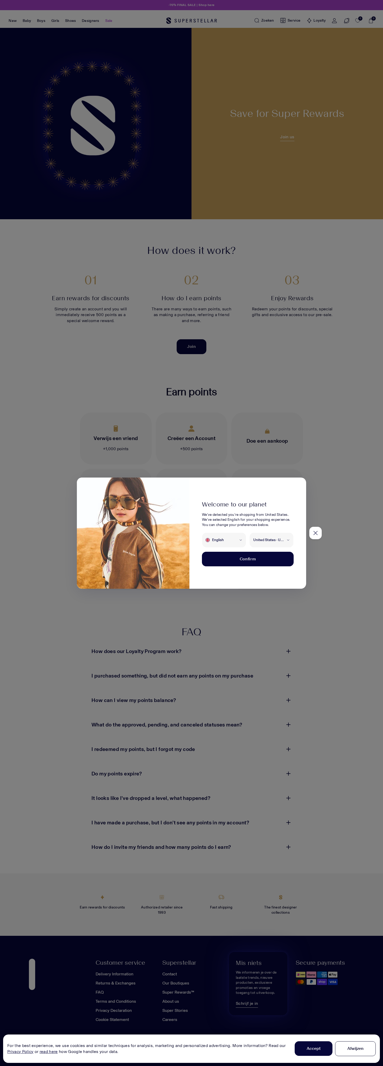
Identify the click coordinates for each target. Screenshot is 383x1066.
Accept (313, 1048)
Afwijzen (355, 1048)
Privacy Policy (20, 1051)
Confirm (248, 558)
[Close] (315, 533)
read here (49, 1051)
